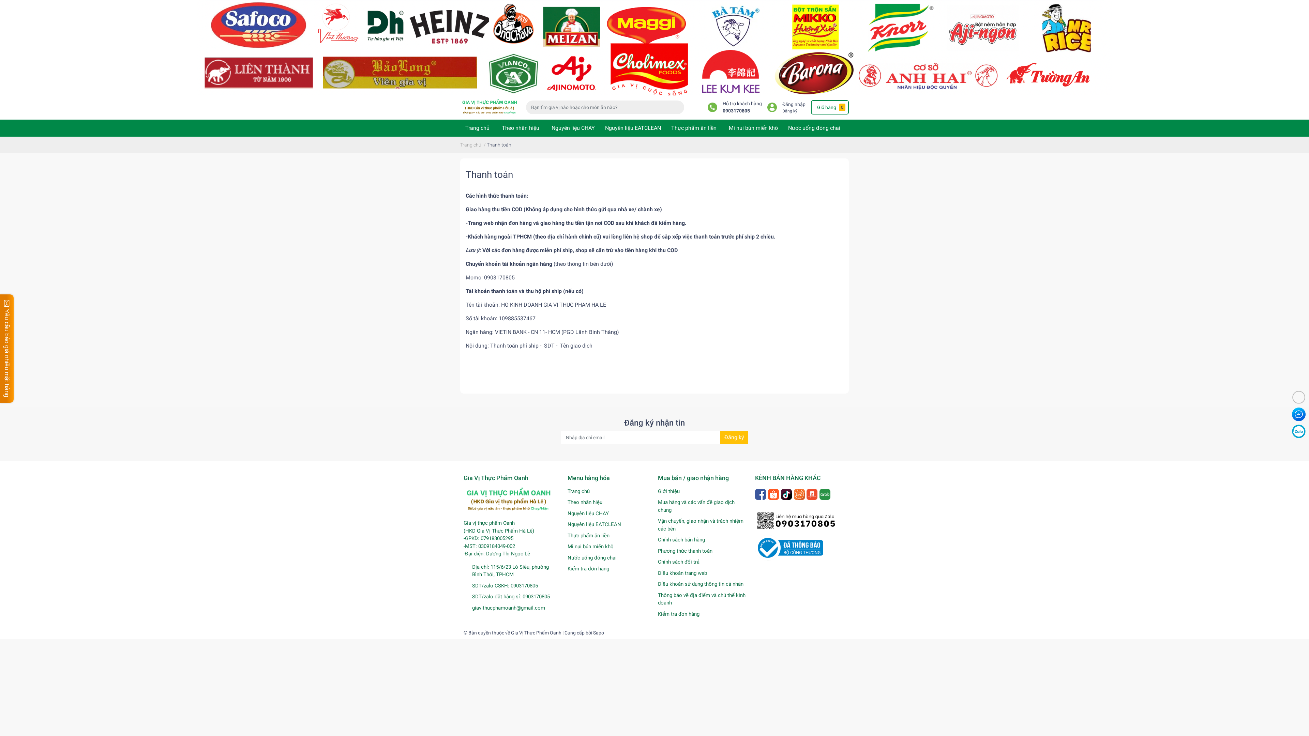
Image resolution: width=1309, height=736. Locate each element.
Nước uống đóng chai (814, 128)
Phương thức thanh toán (685, 551)
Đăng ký (789, 111)
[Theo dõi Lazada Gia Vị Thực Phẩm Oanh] (800, 494)
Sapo (598, 632)
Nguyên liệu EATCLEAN (633, 128)
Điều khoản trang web (682, 573)
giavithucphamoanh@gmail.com (508, 608)
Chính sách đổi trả (678, 562)
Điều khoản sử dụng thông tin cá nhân (700, 584)
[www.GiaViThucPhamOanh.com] (654, 47)
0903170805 (736, 111)
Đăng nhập (794, 104)
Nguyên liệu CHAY (573, 128)
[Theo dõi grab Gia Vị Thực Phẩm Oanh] (825, 494)
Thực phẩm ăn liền (694, 128)
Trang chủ (477, 128)
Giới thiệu (669, 491)
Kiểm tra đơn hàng (588, 569)
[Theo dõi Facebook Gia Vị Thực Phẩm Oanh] (761, 494)
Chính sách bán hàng (681, 540)
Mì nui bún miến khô (753, 128)
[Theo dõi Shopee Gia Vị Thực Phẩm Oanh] (774, 494)
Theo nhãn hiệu (520, 128)
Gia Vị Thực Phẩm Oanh (536, 632)
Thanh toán (489, 174)
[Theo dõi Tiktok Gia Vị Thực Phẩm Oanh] (787, 494)
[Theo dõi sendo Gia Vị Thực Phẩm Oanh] (812, 494)
